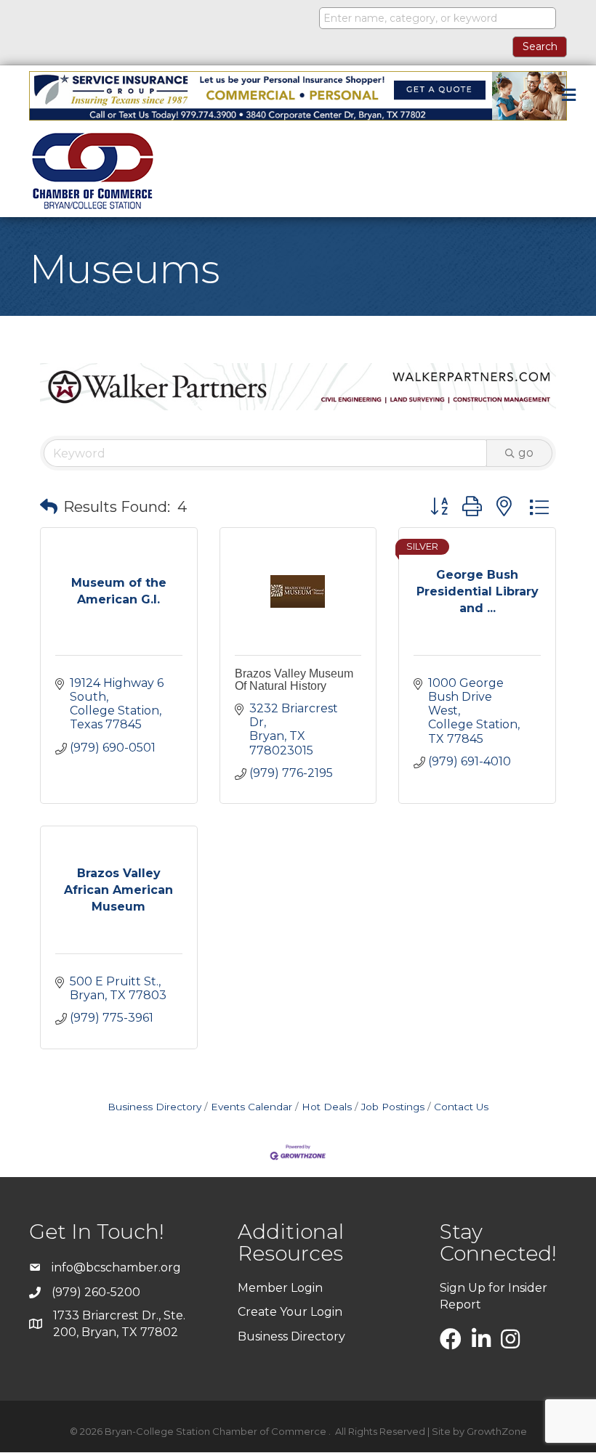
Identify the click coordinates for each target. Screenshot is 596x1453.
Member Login (280, 1288)
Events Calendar (251, 1106)
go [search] (525, 453)
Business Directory (154, 1106)
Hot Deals (327, 1106)
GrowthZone (497, 1431)
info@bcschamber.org (116, 1267)
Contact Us (461, 1106)
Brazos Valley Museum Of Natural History (294, 680)
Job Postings (392, 1106)
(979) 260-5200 (96, 1292)
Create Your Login (290, 1312)
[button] (48, 507)
